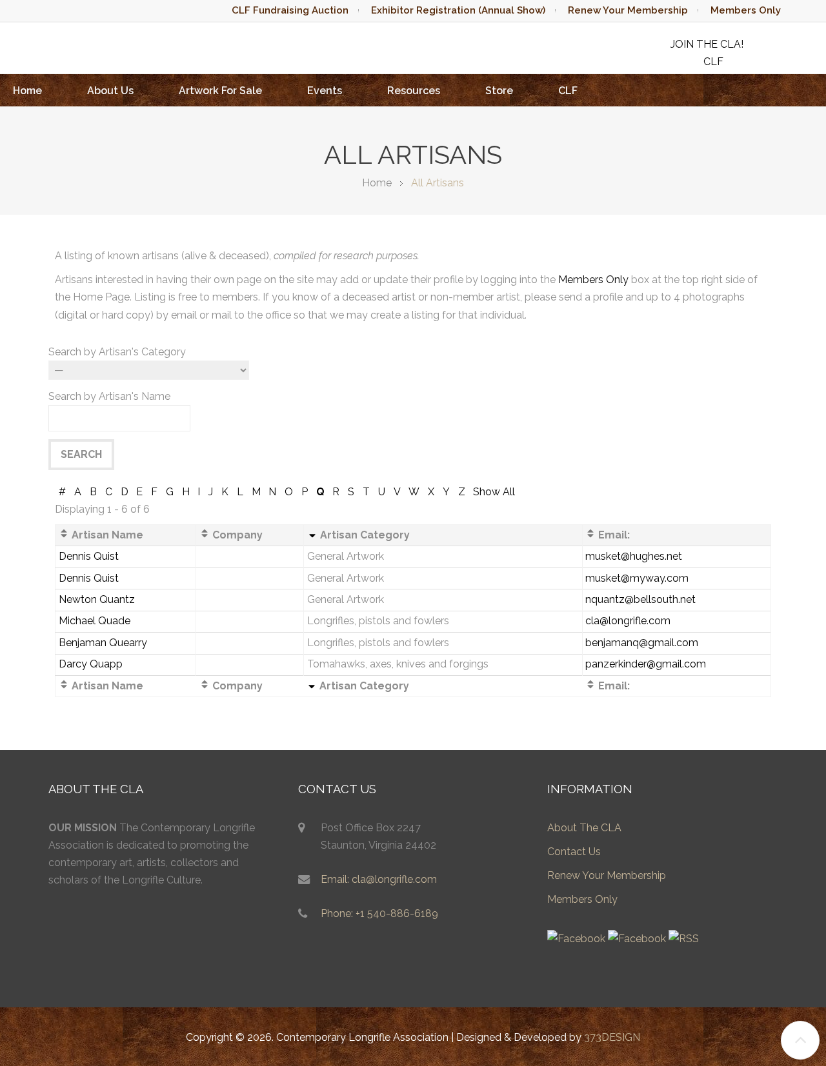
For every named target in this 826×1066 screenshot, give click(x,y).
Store (499, 90)
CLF (568, 90)
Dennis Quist (89, 556)
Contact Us (574, 851)
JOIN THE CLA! (706, 44)
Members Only (745, 10)
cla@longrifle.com (627, 621)
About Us (110, 90)
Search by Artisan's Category (117, 352)
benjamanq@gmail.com (641, 643)
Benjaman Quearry (103, 643)
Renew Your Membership (628, 10)
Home (27, 90)
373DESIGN (612, 1037)
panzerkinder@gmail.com (645, 664)
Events (324, 90)
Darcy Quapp (91, 664)
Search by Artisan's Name (109, 396)
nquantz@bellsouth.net (640, 599)
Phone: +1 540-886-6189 (379, 913)
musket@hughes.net (633, 556)
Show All (494, 492)
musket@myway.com (637, 578)
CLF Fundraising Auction (290, 10)
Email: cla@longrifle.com (379, 879)
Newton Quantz (97, 599)
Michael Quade (94, 621)
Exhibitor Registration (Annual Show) (458, 10)
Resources (413, 90)
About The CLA (584, 828)
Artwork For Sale (220, 90)
